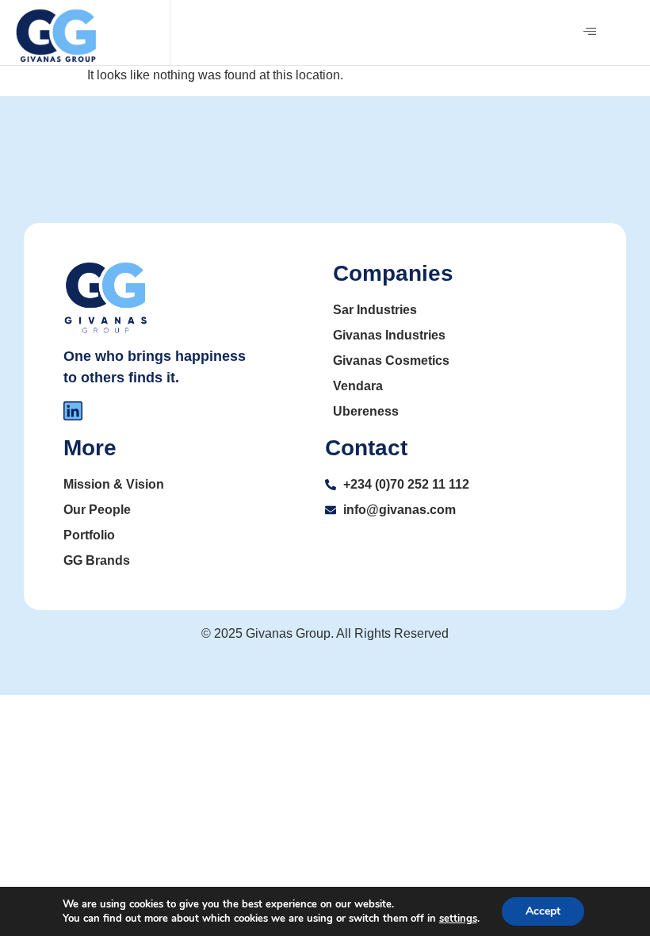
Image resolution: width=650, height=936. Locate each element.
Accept (543, 911)
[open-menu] (589, 32)
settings (458, 918)
